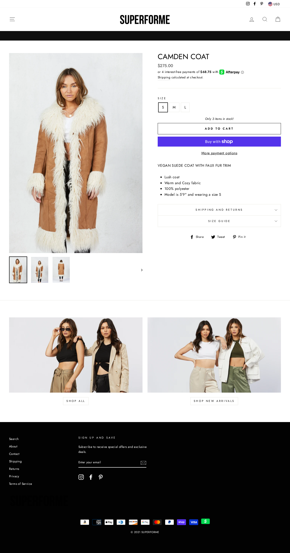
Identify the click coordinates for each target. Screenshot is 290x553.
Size (162, 98)
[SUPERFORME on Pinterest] (100, 477)
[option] (76, 153)
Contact (14, 454)
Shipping (164, 77)
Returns (14, 468)
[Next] (140, 269)
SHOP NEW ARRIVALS (214, 401)
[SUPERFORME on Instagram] (81, 477)
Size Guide (219, 221)
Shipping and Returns (219, 210)
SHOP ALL (75, 401)
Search (14, 439)
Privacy (14, 476)
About (13, 446)
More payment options (219, 153)
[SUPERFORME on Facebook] (91, 477)
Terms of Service (20, 483)
